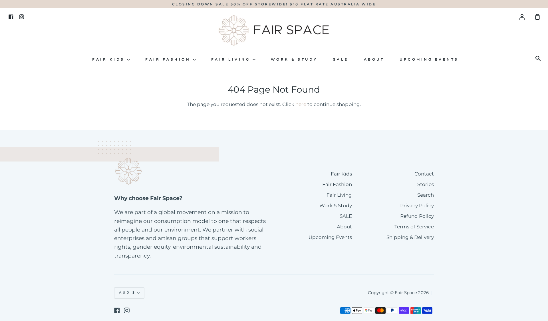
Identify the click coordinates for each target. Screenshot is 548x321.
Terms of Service (414, 227)
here (300, 104)
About (374, 59)
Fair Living (232, 59)
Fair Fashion (169, 59)
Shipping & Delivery (410, 237)
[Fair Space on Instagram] (127, 310)
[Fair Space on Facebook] (117, 310)
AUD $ (127, 292)
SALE (340, 59)
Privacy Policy (417, 205)
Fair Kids (109, 59)
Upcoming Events (429, 59)
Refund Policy (417, 216)
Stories (425, 184)
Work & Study (294, 59)
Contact (424, 174)
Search (425, 195)
